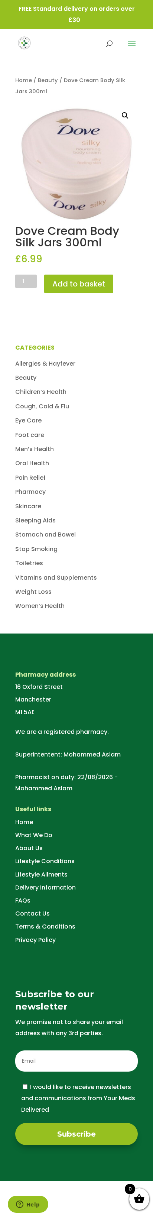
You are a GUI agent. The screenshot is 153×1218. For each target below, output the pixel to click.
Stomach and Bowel (45, 534)
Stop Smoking (36, 549)
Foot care (29, 435)
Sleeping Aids (35, 520)
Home (23, 80)
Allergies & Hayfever (45, 363)
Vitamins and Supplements (56, 577)
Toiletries (29, 563)
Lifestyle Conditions (45, 861)
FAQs (22, 900)
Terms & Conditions (45, 926)
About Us (29, 848)
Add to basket (78, 284)
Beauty (48, 80)
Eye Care (28, 420)
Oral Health (32, 463)
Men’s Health (34, 449)
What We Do (33, 835)
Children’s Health (40, 392)
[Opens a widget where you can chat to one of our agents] (27, 1205)
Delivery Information (45, 887)
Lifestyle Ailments (41, 874)
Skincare (28, 506)
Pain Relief (30, 477)
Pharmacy (30, 491)
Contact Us (32, 913)
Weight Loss (33, 591)
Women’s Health (40, 606)
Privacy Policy (35, 940)
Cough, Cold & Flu (42, 406)
